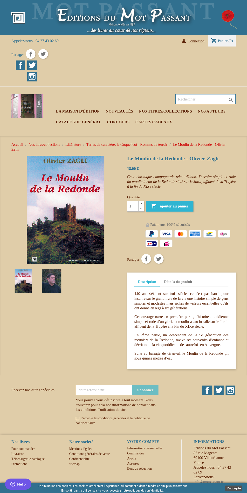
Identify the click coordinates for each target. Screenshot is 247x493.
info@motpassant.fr (208, 482)
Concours (118, 122)
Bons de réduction (139, 468)
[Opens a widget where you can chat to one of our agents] (18, 485)
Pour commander (23, 449)
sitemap (74, 464)
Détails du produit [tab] (178, 282)
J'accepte (233, 488)
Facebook (20, 65)
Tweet (43, 54)
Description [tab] (147, 282)
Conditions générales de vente (89, 454)
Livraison (17, 454)
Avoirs (131, 458)
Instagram (32, 76)
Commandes (135, 453)
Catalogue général (78, 122)
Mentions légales (80, 449)
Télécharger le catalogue (28, 459)
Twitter (32, 65)
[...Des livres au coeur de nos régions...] (123, 17)
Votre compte (143, 442)
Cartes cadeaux (153, 122)
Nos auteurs (212, 111)
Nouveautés (119, 111)
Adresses (133, 463)
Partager (30, 54)
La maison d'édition (78, 111)
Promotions (19, 464)
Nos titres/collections (165, 111)
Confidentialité (79, 459)
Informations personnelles (144, 448)
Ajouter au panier (169, 206)
